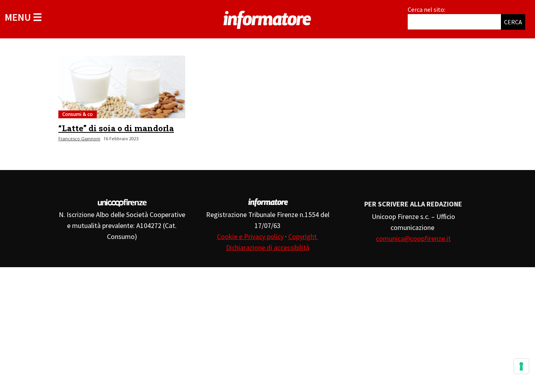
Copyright (303, 236)
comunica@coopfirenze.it (413, 238)
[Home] (267, 18)
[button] (23, 17)
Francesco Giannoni (79, 138)
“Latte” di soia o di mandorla (116, 128)
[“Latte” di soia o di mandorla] (121, 87)
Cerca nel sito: (426, 9)
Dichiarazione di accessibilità (267, 247)
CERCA (513, 22)
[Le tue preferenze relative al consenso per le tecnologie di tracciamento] (521, 366)
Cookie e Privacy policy (250, 236)
